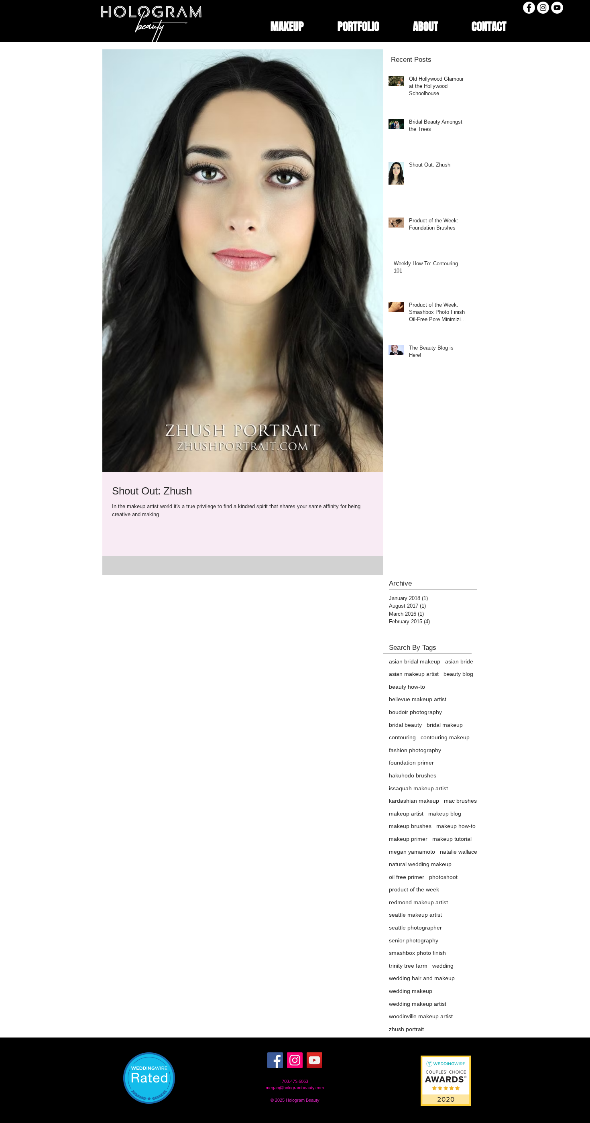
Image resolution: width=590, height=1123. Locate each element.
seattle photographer (415, 927)
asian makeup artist (414, 674)
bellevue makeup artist (417, 699)
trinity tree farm (408, 965)
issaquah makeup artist (418, 788)
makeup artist (406, 813)
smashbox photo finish (417, 953)
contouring (402, 737)
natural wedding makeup (420, 864)
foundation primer (411, 762)
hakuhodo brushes (412, 775)
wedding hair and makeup (422, 978)
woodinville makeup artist (421, 1016)
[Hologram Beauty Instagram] (543, 8)
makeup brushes (410, 826)
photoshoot (443, 877)
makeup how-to (456, 826)
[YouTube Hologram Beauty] (314, 1060)
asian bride (459, 661)
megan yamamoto (412, 851)
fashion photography (415, 750)
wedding (443, 965)
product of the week (414, 889)
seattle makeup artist (415, 914)
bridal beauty (405, 725)
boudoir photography (415, 712)
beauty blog (458, 674)
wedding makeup (410, 991)
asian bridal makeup (414, 661)
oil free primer (406, 877)
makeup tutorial (452, 839)
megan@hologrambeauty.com (295, 1087)
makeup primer (408, 839)
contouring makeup (445, 737)
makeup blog (444, 813)
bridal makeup (445, 725)
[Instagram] (295, 1060)
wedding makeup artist (417, 1004)
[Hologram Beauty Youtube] (557, 8)
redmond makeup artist (418, 902)
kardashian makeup (414, 800)
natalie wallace (458, 851)
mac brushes (460, 800)
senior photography (413, 940)
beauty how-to (407, 687)
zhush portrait (406, 1029)
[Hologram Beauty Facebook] (529, 8)
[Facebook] (275, 1060)
